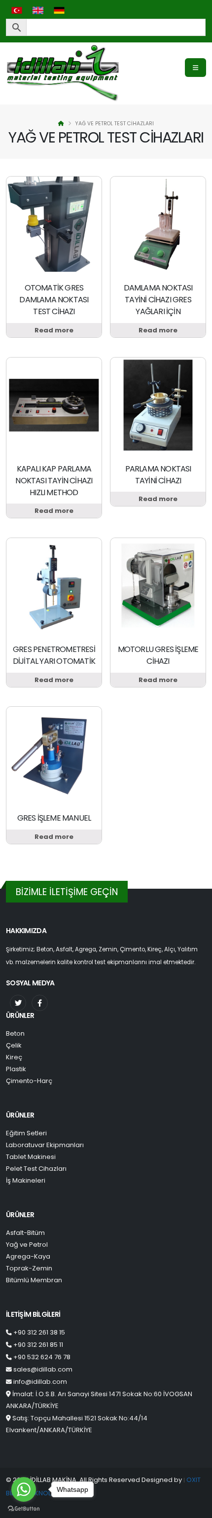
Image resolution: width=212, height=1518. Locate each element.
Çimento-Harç (29, 1080)
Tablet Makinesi (31, 1156)
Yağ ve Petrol (27, 1244)
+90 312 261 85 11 (38, 1344)
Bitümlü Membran (34, 1280)
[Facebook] (40, 1003)
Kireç (14, 1057)
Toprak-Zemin (29, 1268)
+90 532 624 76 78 (42, 1357)
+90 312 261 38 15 (39, 1332)
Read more (54, 330)
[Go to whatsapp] (23, 1489)
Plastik (16, 1069)
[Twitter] (18, 1003)
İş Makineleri (25, 1180)
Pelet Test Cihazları (36, 1168)
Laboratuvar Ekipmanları (45, 1145)
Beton (15, 1033)
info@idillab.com (40, 1381)
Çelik (14, 1045)
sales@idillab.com (42, 1369)
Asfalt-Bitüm (25, 1232)
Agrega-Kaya (28, 1256)
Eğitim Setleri (26, 1133)
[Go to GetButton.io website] (23, 1508)
